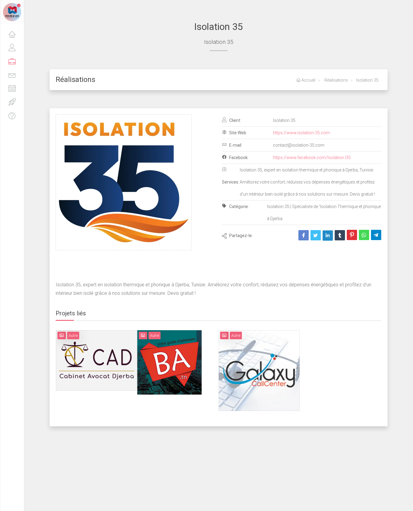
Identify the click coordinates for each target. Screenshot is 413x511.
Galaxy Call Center (259, 360)
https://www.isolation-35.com (301, 132)
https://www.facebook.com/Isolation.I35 (312, 157)
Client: (234, 120)
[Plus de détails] (105, 364)
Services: (230, 182)
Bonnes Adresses (169, 352)
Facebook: (238, 157)
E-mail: (235, 145)
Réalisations (336, 80)
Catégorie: (238, 206)
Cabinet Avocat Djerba (96, 350)
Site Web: (237, 132)
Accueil (308, 80)
